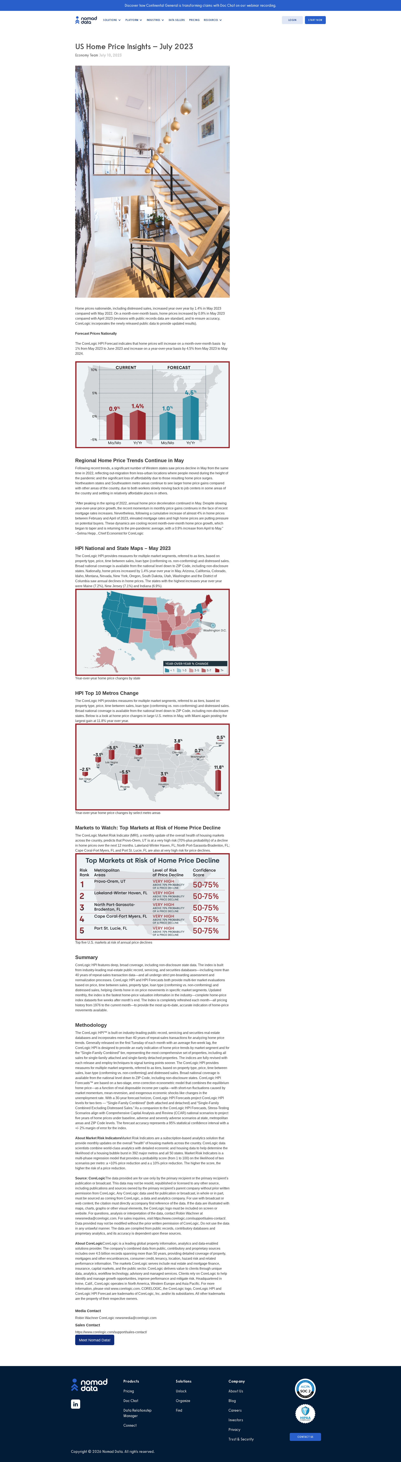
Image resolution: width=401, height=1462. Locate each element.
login (292, 20)
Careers (235, 1410)
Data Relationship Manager (137, 1413)
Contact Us (305, 1436)
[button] (112, 20)
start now (315, 20)
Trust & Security (241, 1439)
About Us (235, 1391)
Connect (130, 1425)
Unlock (181, 1391)
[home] (88, 20)
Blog (232, 1400)
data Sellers (177, 20)
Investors (235, 1420)
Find (179, 1410)
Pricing (194, 20)
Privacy (234, 1429)
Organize (183, 1400)
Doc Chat (130, 1400)
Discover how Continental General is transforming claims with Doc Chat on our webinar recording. (200, 5)
